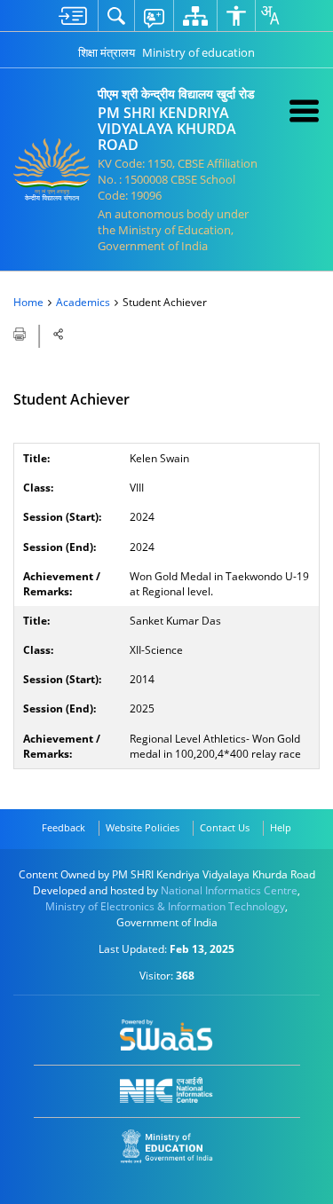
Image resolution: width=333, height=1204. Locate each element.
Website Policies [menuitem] (142, 827)
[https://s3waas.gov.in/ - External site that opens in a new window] (166, 1035)
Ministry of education (198, 52)
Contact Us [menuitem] (225, 827)
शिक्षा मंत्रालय (106, 52)
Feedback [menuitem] (63, 827)
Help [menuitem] (280, 827)
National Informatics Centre (229, 890)
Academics (83, 302)
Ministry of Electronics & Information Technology (165, 906)
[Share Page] (58, 334)
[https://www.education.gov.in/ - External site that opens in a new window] (166, 1146)
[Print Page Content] (20, 333)
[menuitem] (73, 15)
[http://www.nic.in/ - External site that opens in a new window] (166, 1090)
